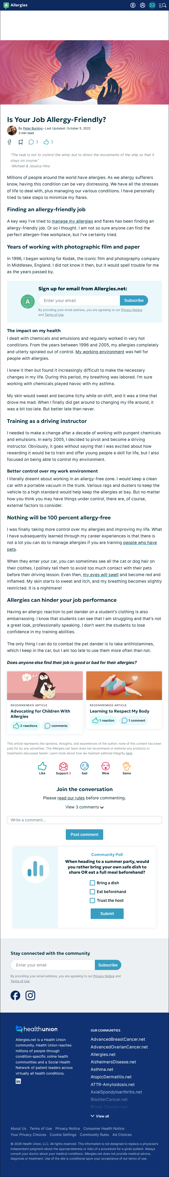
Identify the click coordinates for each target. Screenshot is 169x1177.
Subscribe (134, 300)
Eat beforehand (111, 891)
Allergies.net (103, 1054)
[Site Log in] (142, 5)
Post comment (84, 834)
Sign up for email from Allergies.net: (82, 289)
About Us (18, 1128)
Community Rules (94, 1134)
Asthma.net (102, 1069)
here (129, 753)
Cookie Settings (63, 1134)
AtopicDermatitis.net (111, 1076)
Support (63, 768)
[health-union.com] (36, 1030)
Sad (81, 768)
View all (102, 1116)
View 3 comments (83, 807)
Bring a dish (108, 882)
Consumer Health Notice (103, 1128)
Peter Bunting (33, 128)
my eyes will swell (101, 574)
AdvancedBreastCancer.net (118, 1039)
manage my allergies (72, 221)
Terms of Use (54, 315)
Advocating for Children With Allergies (40, 713)
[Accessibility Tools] (133, 5)
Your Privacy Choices (28, 1134)
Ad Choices (122, 1134)
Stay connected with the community (50, 953)
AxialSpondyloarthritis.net (116, 1092)
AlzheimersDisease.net (113, 1061)
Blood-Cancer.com (109, 1107)
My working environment (99, 351)
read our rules (71, 797)
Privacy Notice (131, 310)
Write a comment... (28, 820)
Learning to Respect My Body (119, 711)
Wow (103, 768)
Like (39, 768)
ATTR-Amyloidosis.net (113, 1084)
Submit (107, 913)
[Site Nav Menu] (162, 5)
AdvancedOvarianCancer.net (119, 1047)
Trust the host (110, 900)
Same (124, 768)
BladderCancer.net (109, 1099)
